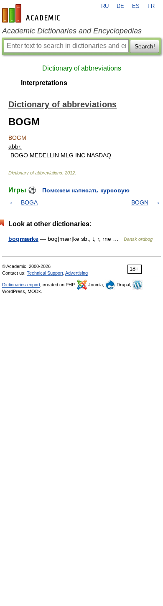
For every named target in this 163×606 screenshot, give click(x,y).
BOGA (29, 202)
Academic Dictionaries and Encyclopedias (72, 31)
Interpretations (44, 82)
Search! (145, 46)
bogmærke (23, 238)
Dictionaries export (21, 284)
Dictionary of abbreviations (81, 68)
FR (151, 6)
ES (136, 6)
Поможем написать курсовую (86, 190)
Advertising (76, 272)
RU (105, 6)
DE (120, 6)
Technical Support (45, 272)
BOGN (139, 202)
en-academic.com (32, 13)
